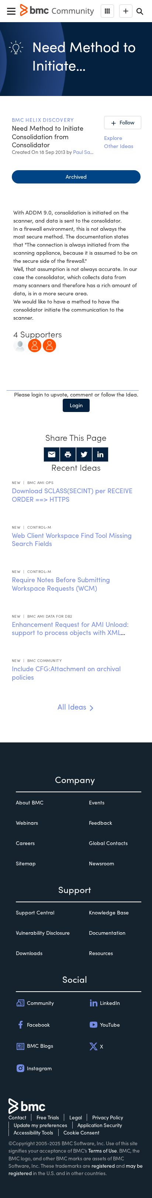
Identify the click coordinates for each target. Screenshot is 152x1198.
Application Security (99, 1125)
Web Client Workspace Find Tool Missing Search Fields (72, 539)
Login (76, 405)
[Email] (51, 454)
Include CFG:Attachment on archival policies (66, 673)
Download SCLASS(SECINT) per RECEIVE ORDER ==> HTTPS (72, 495)
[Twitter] (84, 454)
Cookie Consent (81, 1132)
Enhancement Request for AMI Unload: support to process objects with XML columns (70, 632)
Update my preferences (40, 1125)
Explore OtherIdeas (118, 142)
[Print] (68, 454)
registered (103, 1165)
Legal (75, 1117)
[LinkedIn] (100, 454)
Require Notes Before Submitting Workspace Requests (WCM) (61, 584)
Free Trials (48, 1117)
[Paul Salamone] (20, 344)
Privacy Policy (107, 1117)
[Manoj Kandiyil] (49, 344)
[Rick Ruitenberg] (34, 344)
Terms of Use (102, 1150)
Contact (17, 1117)
